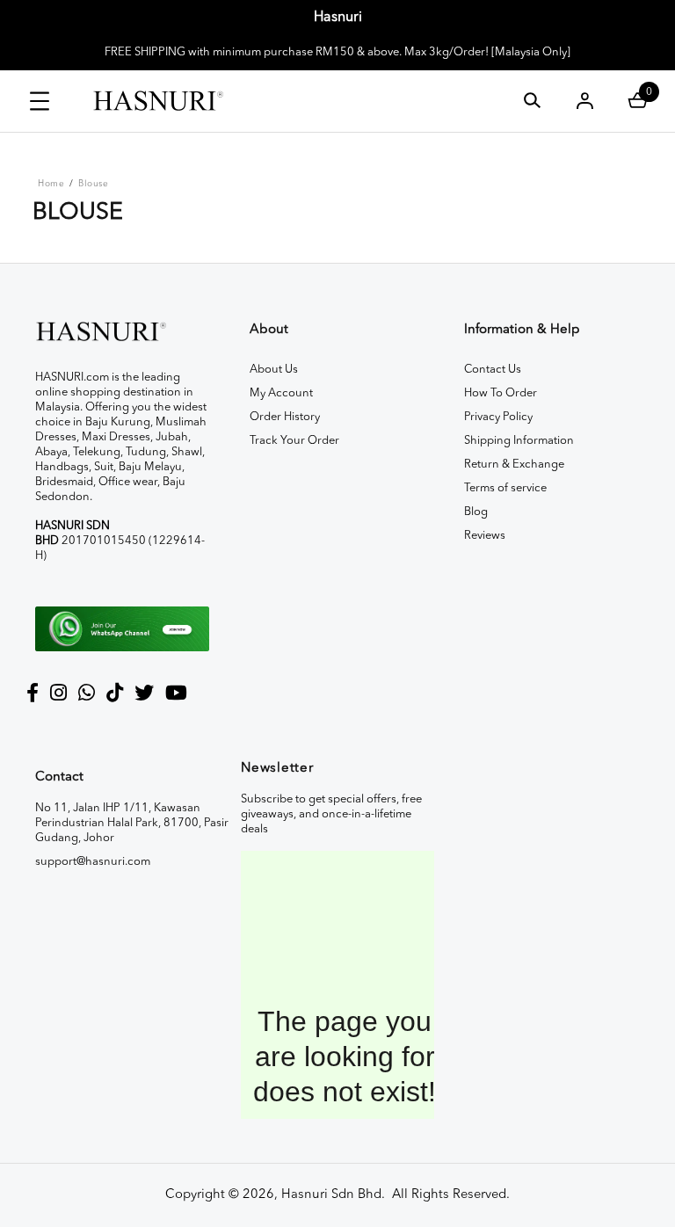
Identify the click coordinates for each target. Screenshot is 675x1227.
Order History (285, 417)
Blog (476, 512)
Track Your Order (294, 441)
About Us (274, 369)
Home (51, 183)
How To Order (500, 393)
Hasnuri (338, 18)
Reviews (484, 535)
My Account (281, 393)
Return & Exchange (514, 464)
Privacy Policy (498, 417)
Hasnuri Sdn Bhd (331, 1195)
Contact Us (492, 369)
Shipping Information (519, 441)
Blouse (93, 183)
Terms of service (505, 488)
